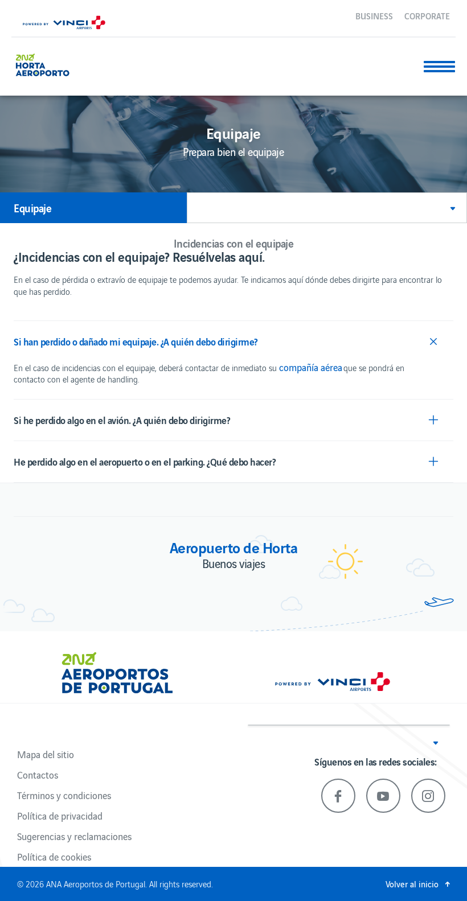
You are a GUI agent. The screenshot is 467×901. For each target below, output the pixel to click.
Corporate (427, 15)
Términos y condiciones (64, 795)
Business (374, 15)
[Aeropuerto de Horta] (47, 63)
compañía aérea (310, 367)
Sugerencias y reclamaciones (74, 836)
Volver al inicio (412, 884)
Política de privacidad (60, 815)
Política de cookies (54, 856)
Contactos (37, 774)
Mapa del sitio (45, 754)
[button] (327, 207)
